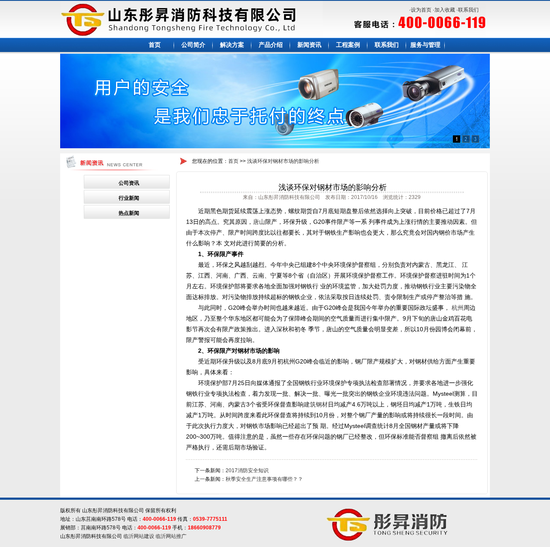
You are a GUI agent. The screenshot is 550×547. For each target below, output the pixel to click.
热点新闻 (129, 213)
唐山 (259, 221)
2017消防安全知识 (247, 471)
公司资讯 (129, 183)
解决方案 (232, 44)
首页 (155, 44)
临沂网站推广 (171, 536)
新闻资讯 (309, 44)
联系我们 (468, 10)
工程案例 (348, 44)
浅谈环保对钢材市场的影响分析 (283, 161)
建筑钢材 (316, 404)
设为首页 (421, 10)
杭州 (458, 307)
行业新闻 (129, 198)
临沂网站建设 (138, 536)
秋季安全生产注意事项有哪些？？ (264, 479)
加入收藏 (444, 10)
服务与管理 (425, 44)
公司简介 (193, 44)
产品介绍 (271, 44)
